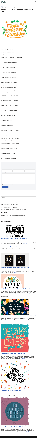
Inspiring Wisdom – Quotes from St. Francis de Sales (9, 204)
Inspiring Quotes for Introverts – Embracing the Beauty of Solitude (16, 288)
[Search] (35, 197)
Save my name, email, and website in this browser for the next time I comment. (15, 184)
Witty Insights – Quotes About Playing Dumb (11, 390)
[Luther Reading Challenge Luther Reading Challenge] (3, 2)
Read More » (25, 243)
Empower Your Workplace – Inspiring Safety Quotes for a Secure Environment (13, 209)
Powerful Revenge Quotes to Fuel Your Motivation (9, 207)
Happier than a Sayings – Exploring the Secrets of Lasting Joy (15, 246)
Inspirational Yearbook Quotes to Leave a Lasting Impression (15, 267)
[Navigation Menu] (35, 1)
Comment (4, 172)
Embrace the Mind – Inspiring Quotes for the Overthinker (14, 238)
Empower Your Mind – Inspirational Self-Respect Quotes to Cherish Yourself (13, 202)
